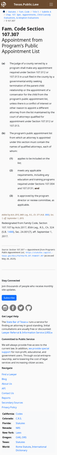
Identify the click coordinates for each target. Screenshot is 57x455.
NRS (18, 428)
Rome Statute (23, 446)
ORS (24, 437)
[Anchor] (21, 125)
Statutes (12, 11)
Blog (4, 379)
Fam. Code (24, 11)
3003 (47, 214)
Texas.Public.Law (26, 4)
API (3, 388)
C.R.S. (19, 418)
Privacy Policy (9, 407)
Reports (6, 398)
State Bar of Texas (16, 322)
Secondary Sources (12, 402)
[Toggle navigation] (51, 4)
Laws (18, 432)
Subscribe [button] (9, 297)
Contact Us (8, 393)
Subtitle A (46, 11)
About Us (7, 383)
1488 (10, 231)
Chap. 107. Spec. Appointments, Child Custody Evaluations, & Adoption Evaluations (27, 16)
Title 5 (36, 11)
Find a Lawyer (9, 374)
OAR (18, 437)
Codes (19, 413)
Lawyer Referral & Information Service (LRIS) (26, 332)
